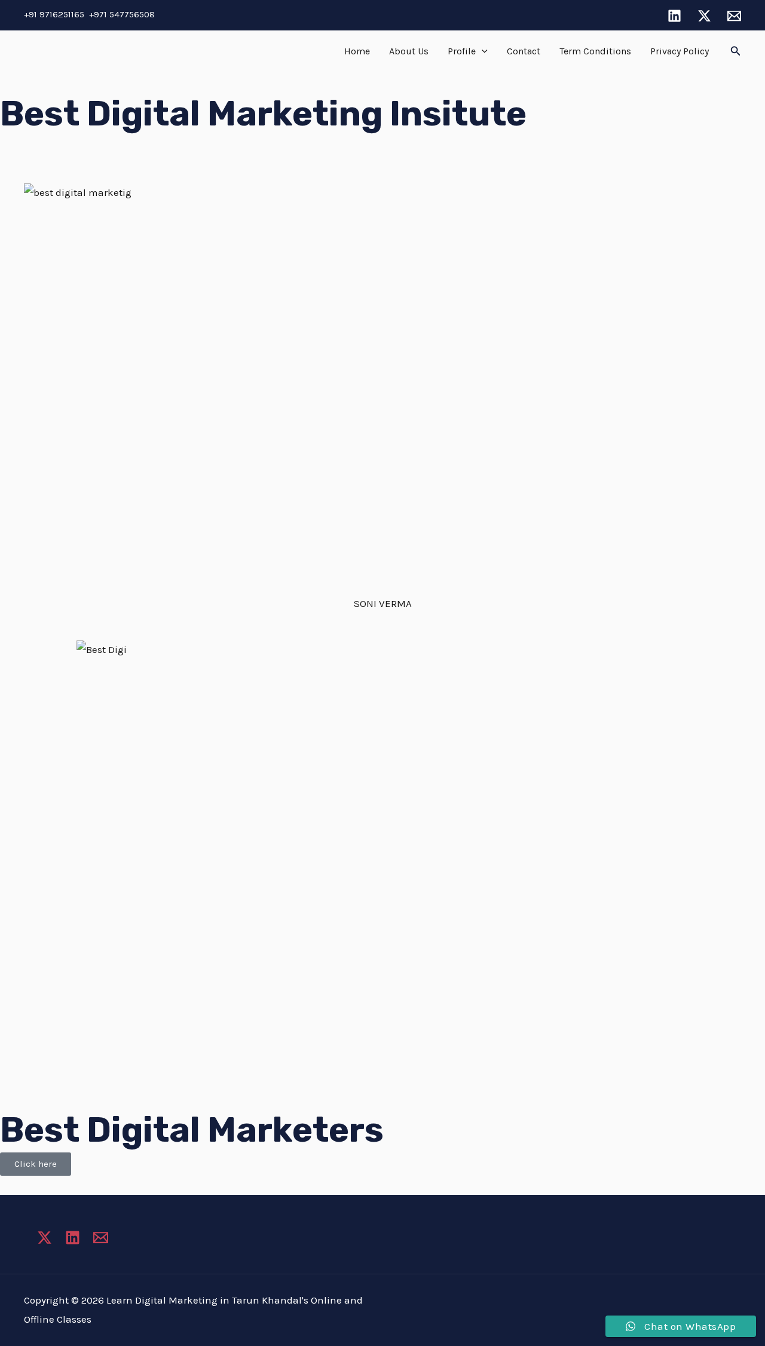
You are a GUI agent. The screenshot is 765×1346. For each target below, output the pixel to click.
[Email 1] (734, 16)
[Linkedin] (674, 16)
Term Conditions (595, 51)
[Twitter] (704, 16)
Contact (523, 51)
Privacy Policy (679, 51)
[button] (482, 51)
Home (357, 51)
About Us (409, 51)
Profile (462, 51)
